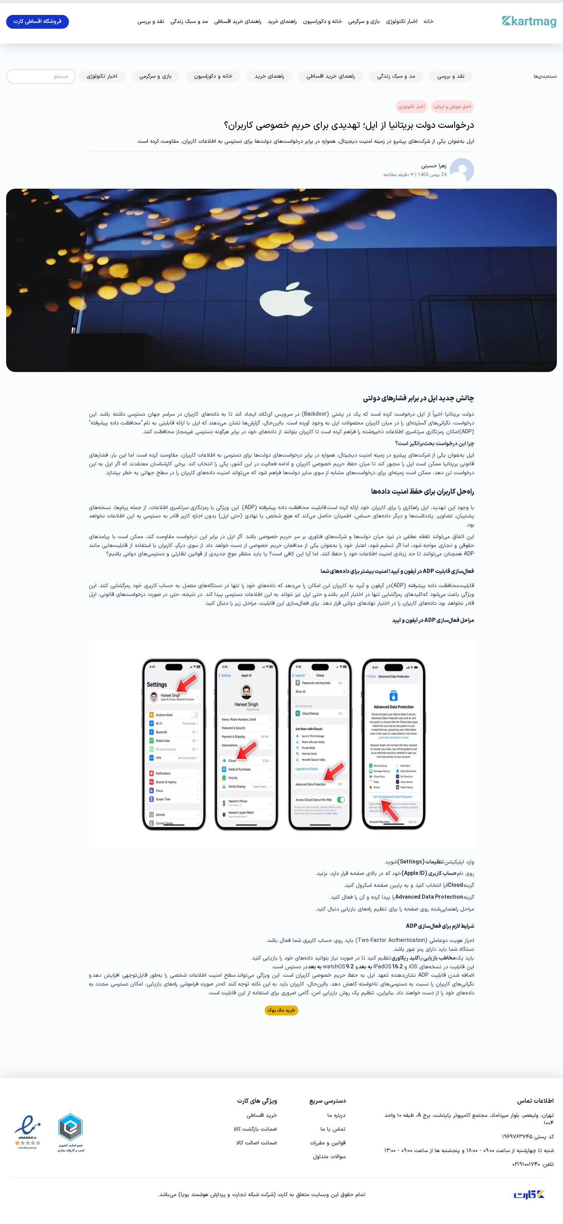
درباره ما (336, 1116)
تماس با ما (333, 1129)
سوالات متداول (329, 1157)
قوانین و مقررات (327, 1143)
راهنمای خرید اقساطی (238, 22)
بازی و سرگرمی (364, 22)
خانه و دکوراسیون (322, 22)
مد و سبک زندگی (189, 22)
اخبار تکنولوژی (401, 22)
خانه (429, 22)
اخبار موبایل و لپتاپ (452, 106)
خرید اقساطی (262, 1116)
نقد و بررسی (150, 22)
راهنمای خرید (282, 22)
